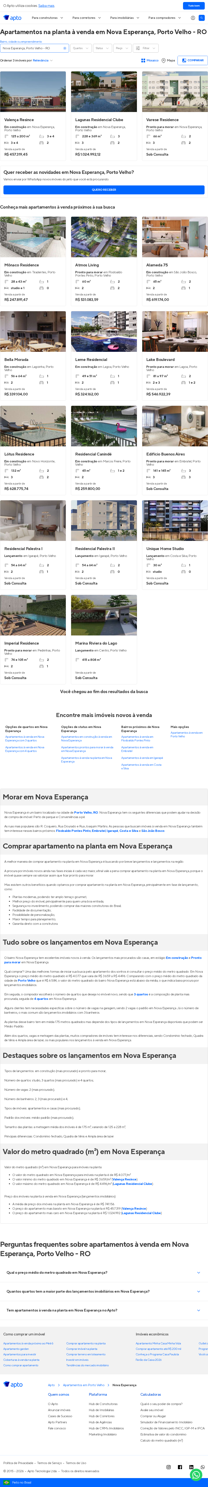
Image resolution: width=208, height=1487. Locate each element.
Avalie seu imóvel (151, 1410)
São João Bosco (153, 831)
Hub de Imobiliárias (101, 1410)
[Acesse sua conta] (193, 17)
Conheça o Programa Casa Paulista (157, 1354)
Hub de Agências (100, 1422)
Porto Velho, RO (86, 813)
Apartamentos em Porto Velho (83, 1385)
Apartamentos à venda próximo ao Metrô (28, 1343)
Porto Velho (27, 981)
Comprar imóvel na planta (81, 1349)
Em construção (177, 958)
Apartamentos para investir (19, 1354)
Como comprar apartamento (20, 1365)
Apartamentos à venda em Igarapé (142, 758)
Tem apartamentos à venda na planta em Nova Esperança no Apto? (61, 1310)
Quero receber (104, 190)
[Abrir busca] (202, 18)
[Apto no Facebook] (180, 1467)
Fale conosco (57, 1428)
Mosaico (152, 60)
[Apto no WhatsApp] (203, 1467)
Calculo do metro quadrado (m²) (161, 1441)
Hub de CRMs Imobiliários (106, 1428)
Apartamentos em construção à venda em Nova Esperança (86, 738)
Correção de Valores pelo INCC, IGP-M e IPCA (172, 1428)
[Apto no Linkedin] (191, 1467)
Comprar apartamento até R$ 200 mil (158, 1349)
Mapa (171, 60)
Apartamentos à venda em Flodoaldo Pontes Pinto (137, 738)
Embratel (98, 831)
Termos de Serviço (49, 1463)
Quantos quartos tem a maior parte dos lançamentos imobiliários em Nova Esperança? (78, 1291)
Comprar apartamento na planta (85, 1343)
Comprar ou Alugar (153, 1416)
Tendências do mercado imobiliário (87, 1365)
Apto (51, 1385)
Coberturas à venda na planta (21, 1360)
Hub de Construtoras (103, 1404)
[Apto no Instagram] (169, 1467)
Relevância (41, 60)
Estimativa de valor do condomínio (163, 1434)
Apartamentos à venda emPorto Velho (187, 734)
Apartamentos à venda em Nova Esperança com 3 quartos (24, 738)
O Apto (53, 1404)
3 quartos (141, 994)
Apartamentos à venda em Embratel (137, 749)
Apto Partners (57, 1422)
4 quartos (41, 999)
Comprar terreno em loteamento (85, 1354)
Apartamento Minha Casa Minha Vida (158, 1343)
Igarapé (112, 831)
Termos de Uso (76, 1463)
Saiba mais (46, 5)
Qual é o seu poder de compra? (161, 1404)
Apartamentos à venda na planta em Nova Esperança (86, 759)
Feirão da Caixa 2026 (149, 1360)
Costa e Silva (128, 831)
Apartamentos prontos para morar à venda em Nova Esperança (87, 749)
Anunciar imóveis (59, 1410)
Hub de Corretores (102, 1416)
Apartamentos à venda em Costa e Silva (141, 766)
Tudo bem (194, 5)
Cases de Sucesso (60, 1416)
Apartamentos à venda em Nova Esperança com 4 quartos (24, 749)
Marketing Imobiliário (103, 1434)
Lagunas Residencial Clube (132, 1184)
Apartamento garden (16, 1349)
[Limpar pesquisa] (64, 48)
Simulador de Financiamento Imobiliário (166, 1422)
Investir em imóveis (77, 1360)
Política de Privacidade (18, 1463)
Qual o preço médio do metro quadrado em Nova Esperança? (56, 1272)
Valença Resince (124, 1179)
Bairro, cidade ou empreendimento (21, 42)
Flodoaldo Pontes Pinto (73, 831)
